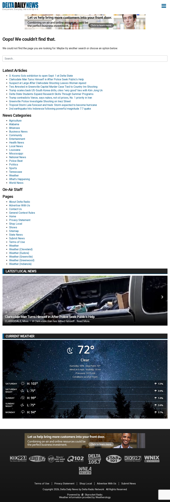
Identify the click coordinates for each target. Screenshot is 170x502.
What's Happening (19, 179)
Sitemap (14, 231)
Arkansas (14, 128)
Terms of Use (17, 242)
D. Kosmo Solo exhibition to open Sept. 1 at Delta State (41, 75)
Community (15, 135)
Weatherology (102, 497)
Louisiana (14, 149)
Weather (14, 175)
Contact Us (15, 209)
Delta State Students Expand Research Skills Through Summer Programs (51, 94)
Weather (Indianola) (20, 264)
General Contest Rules (22, 212)
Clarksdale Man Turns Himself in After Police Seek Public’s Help (46, 79)
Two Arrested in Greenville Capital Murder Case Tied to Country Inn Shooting (53, 86)
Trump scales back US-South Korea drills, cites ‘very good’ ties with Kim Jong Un (56, 90)
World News (16, 182)
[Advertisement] (85, 21)
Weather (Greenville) (21, 256)
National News (17, 157)
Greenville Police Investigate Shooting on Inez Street (40, 101)
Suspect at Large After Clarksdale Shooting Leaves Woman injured (47, 83)
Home (12, 216)
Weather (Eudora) (19, 253)
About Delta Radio (19, 201)
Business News (18, 131)
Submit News (17, 238)
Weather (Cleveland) (21, 249)
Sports (13, 168)
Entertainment (17, 139)
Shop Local (15, 223)
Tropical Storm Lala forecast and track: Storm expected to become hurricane (53, 105)
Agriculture (15, 120)
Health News (16, 142)
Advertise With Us (19, 205)
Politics (13, 164)
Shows (13, 227)
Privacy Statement (19, 220)
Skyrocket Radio (93, 494)
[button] (164, 6)
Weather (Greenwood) (21, 260)
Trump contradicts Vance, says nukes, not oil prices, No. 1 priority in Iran (50, 97)
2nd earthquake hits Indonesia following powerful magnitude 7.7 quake (50, 108)
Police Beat (16, 160)
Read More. (83, 321)
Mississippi (16, 153)
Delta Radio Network (93, 489)
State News (16, 234)
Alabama (14, 124)
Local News (16, 146)
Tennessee (15, 171)
